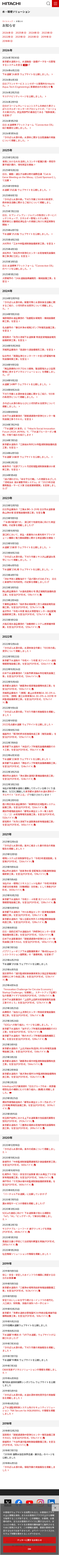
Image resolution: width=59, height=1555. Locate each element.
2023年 (46, 32)
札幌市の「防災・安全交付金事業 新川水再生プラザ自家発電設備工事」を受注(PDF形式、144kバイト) (29, 1176)
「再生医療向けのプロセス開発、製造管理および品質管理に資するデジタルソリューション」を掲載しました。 (28, 371)
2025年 (20, 32)
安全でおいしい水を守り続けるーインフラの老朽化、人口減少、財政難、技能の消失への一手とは (28, 1302)
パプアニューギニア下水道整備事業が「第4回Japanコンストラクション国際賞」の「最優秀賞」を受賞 (29, 953)
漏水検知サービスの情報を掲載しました (22, 1203)
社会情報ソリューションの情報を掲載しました (25, 1254)
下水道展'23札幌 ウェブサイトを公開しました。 (26, 569)
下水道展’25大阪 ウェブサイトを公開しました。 (26, 234)
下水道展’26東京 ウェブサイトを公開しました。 (26, 74)
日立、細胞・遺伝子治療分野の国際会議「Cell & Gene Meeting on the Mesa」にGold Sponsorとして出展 (29, 177)
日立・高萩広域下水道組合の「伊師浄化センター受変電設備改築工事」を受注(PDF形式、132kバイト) (28, 933)
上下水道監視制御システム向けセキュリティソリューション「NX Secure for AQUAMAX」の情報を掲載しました (28, 1410)
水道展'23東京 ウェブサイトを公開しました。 (25, 547)
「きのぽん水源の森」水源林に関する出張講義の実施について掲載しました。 (28, 139)
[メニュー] (55, 3)
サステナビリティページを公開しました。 (23, 96)
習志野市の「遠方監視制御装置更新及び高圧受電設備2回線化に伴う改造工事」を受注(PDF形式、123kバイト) (29, 976)
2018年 (6, 41)
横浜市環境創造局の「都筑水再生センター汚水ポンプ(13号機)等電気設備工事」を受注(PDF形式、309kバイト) (28, 1105)
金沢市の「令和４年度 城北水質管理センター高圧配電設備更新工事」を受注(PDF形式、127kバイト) (29, 613)
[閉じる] (55, 1507)
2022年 (6, 36)
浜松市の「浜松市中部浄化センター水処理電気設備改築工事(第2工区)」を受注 (28, 255)
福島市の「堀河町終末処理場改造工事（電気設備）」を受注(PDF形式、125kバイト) (29, 736)
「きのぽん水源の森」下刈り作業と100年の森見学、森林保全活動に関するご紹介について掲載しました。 (28, 202)
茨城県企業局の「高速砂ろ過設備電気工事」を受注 (27, 349)
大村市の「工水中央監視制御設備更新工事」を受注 (27, 243)
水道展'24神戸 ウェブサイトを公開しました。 (25, 384)
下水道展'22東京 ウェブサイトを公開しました (25, 759)
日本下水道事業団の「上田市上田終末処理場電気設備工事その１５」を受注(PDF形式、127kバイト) (28, 1001)
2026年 (6, 32)
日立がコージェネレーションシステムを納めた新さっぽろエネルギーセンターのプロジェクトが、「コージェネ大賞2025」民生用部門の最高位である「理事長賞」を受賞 (29, 110)
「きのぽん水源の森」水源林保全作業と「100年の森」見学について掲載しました (29, 650)
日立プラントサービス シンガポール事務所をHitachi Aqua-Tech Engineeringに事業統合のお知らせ (28, 85)
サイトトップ (7, 21)
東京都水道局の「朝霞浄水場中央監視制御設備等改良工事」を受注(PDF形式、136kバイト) (28, 1063)
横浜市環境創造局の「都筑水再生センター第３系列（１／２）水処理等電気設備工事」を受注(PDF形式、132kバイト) (29, 814)
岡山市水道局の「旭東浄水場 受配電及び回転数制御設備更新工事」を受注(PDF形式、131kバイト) (29, 872)
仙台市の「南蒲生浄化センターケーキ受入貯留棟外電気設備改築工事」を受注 (28, 358)
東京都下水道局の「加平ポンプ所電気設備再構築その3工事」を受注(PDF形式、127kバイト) (29, 1030)
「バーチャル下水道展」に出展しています (23, 1194)
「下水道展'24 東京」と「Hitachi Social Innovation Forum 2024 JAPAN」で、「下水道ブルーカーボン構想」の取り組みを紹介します (29, 431)
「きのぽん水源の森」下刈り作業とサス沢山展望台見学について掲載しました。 (28, 558)
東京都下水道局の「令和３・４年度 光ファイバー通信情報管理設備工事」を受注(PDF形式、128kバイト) (29, 901)
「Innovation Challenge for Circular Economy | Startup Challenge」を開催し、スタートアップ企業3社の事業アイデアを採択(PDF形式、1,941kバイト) (29, 992)
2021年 (19, 36)
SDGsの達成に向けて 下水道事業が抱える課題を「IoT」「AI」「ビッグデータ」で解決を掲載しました (27, 1216)
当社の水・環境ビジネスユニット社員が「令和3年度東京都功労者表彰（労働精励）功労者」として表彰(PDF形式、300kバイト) (29, 886)
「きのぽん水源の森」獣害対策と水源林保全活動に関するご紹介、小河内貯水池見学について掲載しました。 (28, 305)
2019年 (45, 36)
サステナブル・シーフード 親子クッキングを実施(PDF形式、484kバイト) (26, 1230)
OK (29, 1549)
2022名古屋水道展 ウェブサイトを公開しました (26, 724)
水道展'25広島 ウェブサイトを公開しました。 (25, 190)
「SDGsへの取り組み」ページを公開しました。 (26, 1024)
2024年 (33, 32)
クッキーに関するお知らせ (29, 1540)
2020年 (32, 36)
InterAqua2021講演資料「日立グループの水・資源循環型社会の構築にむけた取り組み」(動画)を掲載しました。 (29, 1089)
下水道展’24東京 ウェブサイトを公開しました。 (26, 457)
